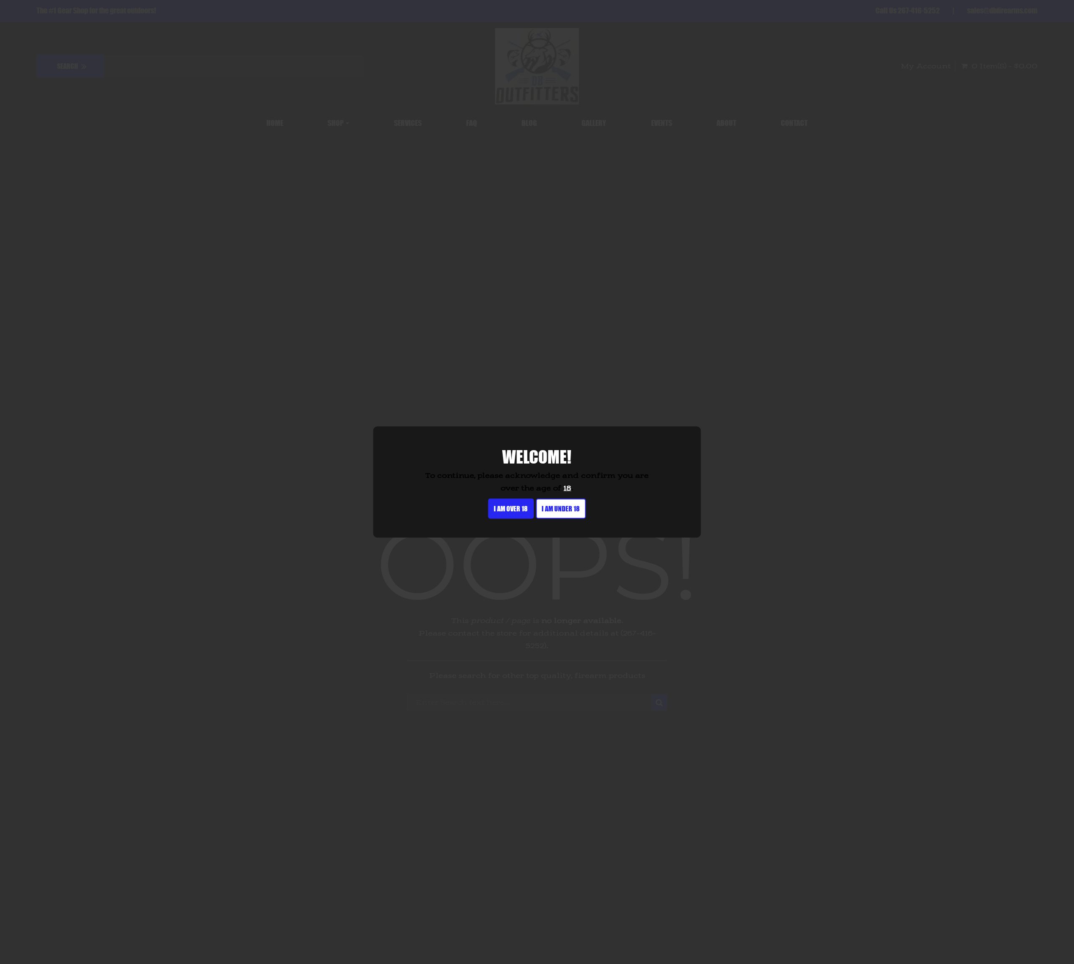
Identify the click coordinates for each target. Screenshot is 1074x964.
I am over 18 (511, 509)
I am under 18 (561, 509)
